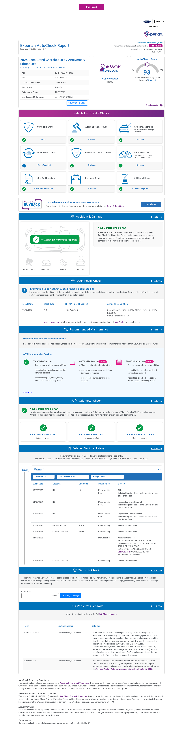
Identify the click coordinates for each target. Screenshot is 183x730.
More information (52, 322)
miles (55, 595)
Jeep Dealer (119, 322)
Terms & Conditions (115, 206)
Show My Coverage (70, 595)
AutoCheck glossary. (108, 614)
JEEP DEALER (124, 552)
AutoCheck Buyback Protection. (73, 696)
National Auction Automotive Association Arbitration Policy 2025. (124, 669)
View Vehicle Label (77, 103)
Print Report (91, 7)
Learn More (150, 204)
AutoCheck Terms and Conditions (74, 683)
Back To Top (156, 217)
